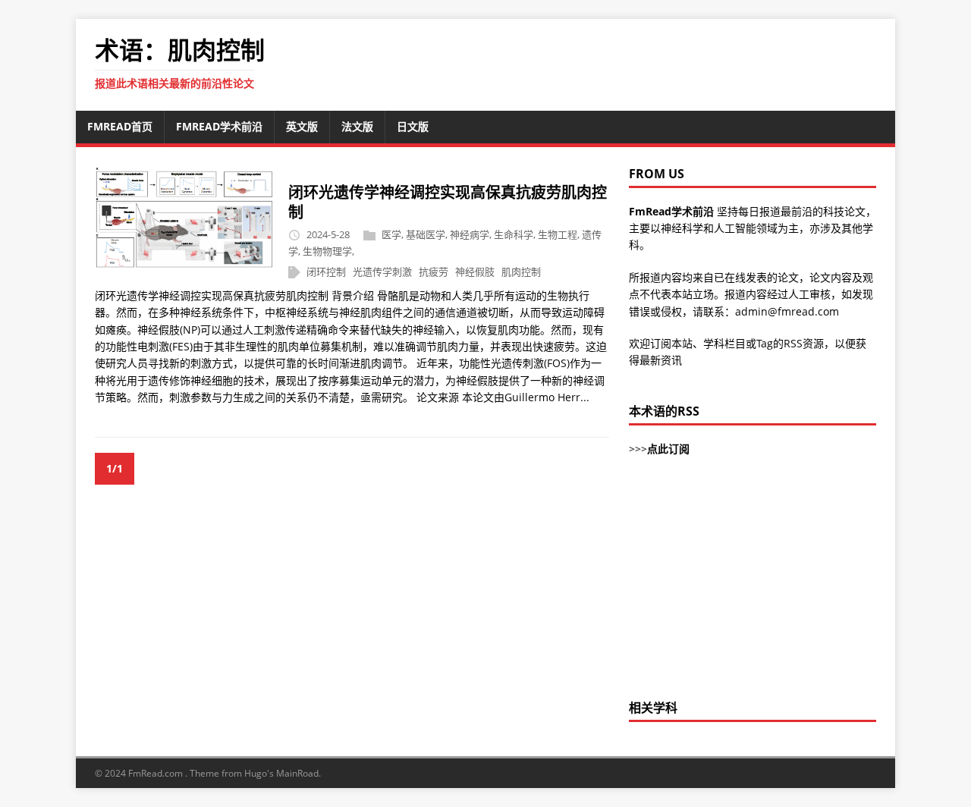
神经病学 (469, 234)
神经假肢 (475, 271)
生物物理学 (327, 251)
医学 (391, 234)
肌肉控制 (521, 271)
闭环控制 (326, 271)
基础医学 (425, 234)
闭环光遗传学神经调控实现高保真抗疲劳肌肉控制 (447, 202)
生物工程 (557, 234)
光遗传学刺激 (382, 271)
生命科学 (513, 234)
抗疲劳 (433, 271)
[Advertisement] (752, 586)
